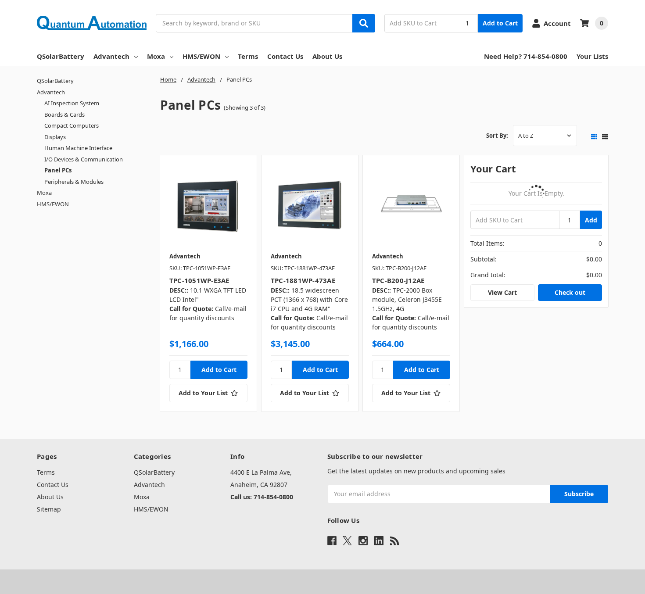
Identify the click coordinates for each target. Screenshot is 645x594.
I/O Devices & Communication (83, 159)
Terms (248, 56)
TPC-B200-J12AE (398, 280)
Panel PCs (58, 170)
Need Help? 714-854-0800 (525, 56)
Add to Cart (500, 23)
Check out (570, 292)
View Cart (502, 292)
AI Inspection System (71, 103)
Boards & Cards (64, 114)
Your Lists (592, 56)
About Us (327, 56)
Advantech (111, 56)
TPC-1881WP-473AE (303, 280)
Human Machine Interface (78, 148)
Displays (55, 137)
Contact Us (285, 56)
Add (591, 220)
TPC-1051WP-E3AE (199, 280)
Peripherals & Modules (74, 182)
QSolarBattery (60, 56)
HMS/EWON (201, 56)
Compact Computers (71, 125)
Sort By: (497, 136)
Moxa (156, 56)
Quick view (208, 206)
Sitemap (49, 509)
